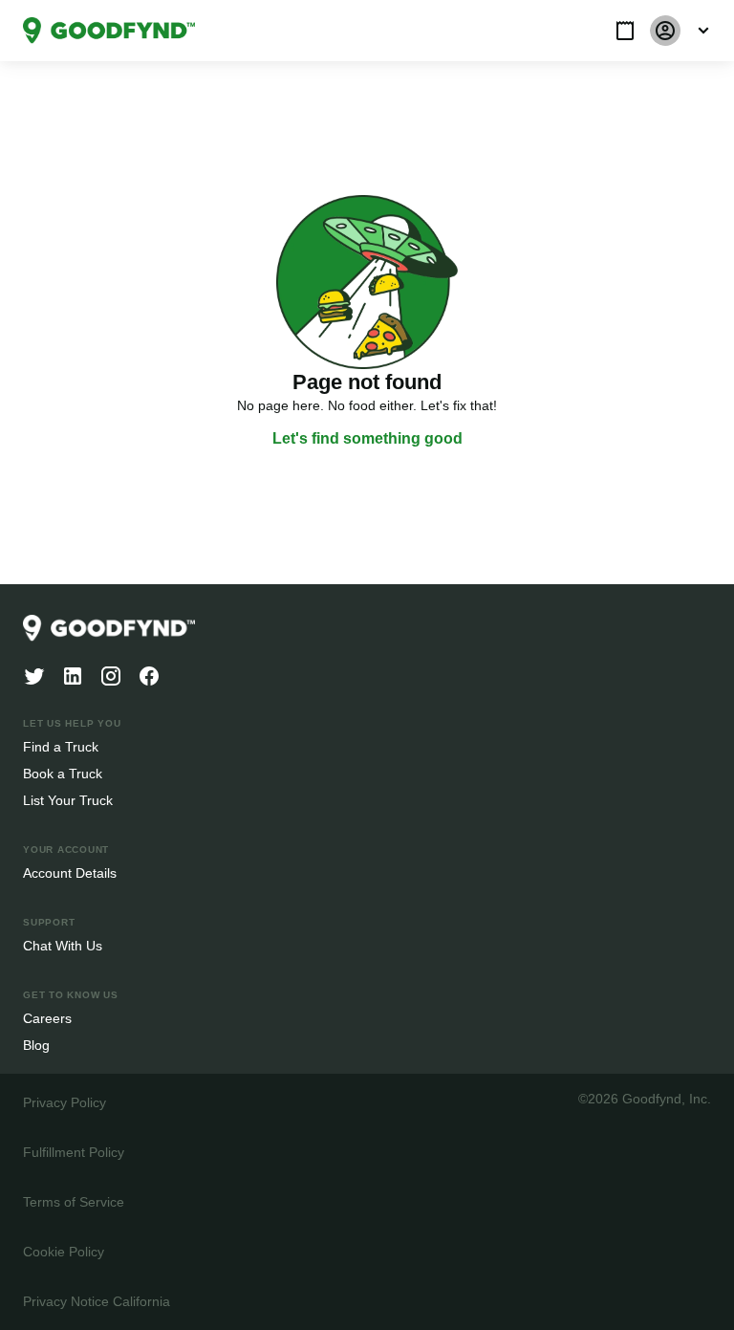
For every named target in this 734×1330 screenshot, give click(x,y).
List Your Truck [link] (66, 800)
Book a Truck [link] (61, 773)
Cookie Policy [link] (63, 1251)
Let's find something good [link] (367, 438)
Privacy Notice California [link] (95, 1301)
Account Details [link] (70, 872)
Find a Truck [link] (60, 746)
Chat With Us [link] (62, 945)
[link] (109, 30)
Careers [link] (46, 1018)
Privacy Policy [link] (63, 1102)
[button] (625, 30)
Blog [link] (37, 1045)
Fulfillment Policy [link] (73, 1152)
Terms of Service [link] (72, 1201)
